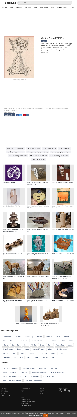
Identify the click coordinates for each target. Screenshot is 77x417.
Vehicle (45, 357)
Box (11, 341)
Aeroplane (7, 337)
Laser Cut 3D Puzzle (38, 159)
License (42, 390)
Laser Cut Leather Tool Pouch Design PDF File (62, 207)
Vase (28, 357)
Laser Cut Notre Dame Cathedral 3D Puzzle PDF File (49, 324)
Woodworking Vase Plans (38, 156)
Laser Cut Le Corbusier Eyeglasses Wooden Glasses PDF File (61, 277)
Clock (25, 345)
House (19, 349)
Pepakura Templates (39, 372)
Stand (22, 353)
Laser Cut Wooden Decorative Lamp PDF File (12, 301)
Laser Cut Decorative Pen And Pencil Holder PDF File (37, 183)
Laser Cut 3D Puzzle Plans (12, 108)
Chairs (5, 345)
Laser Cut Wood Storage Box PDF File (62, 182)
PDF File (44, 41)
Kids (72, 7)
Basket (58, 337)
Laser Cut (4, 7)
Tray (21, 357)
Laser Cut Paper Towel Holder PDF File (63, 229)
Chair (71, 341)
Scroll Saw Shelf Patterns (12, 381)
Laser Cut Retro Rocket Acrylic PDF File (26, 323)
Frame (70, 345)
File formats (19, 7)
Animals (49, 337)
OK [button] (46, 415)
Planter (6, 353)
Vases (36, 357)
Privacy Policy (44, 392)
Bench (66, 337)
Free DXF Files (5, 392)
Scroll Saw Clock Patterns (12, 377)
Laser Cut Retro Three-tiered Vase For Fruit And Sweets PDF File (13, 230)
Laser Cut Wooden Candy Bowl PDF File (63, 253)
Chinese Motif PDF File (9, 182)
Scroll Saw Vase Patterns (63, 108)
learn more (39, 415)
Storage (31, 353)
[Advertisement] (38, 22)
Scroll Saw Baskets (26, 108)
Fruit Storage (8, 349)
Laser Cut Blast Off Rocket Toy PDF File (63, 300)
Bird (4, 341)
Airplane (18, 337)
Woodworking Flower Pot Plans (37, 152)
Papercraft (24, 372)
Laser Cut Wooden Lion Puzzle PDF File (38, 276)
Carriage (55, 341)
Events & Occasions (62, 7)
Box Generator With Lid (28, 402)
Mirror (50, 349)
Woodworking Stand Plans (18, 156)
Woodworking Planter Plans (60, 152)
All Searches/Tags (6, 396)
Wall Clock (55, 357)
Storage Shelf (42, 353)
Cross (42, 345)
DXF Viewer (24, 404)
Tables (61, 353)
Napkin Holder (62, 349)
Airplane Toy (29, 337)
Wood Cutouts (44, 7)
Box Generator (25, 400)
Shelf (14, 353)
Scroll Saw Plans (50, 108)
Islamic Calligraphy (28, 368)
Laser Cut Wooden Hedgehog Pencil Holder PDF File (37, 301)
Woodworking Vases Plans (59, 156)
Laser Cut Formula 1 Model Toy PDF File (13, 254)
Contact (23, 394)
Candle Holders (36, 341)
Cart (63, 341)
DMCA (42, 394)
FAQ (22, 392)
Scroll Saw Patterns (38, 108)
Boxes (35, 7)
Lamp (27, 349)
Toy (15, 357)
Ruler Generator (26, 406)
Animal (39, 337)
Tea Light (6, 357)
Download (10, 115)
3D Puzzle (28, 7)
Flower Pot (60, 345)
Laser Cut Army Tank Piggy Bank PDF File (37, 230)
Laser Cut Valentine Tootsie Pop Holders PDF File (38, 207)
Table (53, 353)
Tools (11, 7)
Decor (52, 7)
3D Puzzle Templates (10, 368)
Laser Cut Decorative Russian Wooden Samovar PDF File (37, 254)
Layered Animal (38, 349)
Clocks (33, 345)
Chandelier (16, 345)
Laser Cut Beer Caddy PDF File (11, 206)
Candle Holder (22, 341)
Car (47, 341)
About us (23, 390)
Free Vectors (5, 394)
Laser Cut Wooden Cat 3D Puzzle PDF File (13, 277)
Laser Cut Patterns (10, 372)
